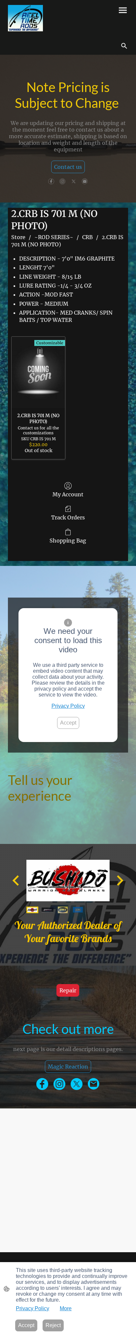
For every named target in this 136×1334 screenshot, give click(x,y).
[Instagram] (62, 181)
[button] (124, 46)
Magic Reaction (68, 1066)
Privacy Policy (68, 706)
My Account (68, 494)
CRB (87, 237)
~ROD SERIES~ (53, 237)
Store (18, 237)
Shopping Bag (68, 540)
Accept (68, 723)
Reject (53, 1325)
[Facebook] (51, 181)
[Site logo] (25, 18)
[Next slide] (119, 880)
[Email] (85, 181)
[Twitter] (74, 181)
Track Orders (68, 517)
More (66, 1308)
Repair (67, 990)
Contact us (68, 167)
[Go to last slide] (16, 880)
